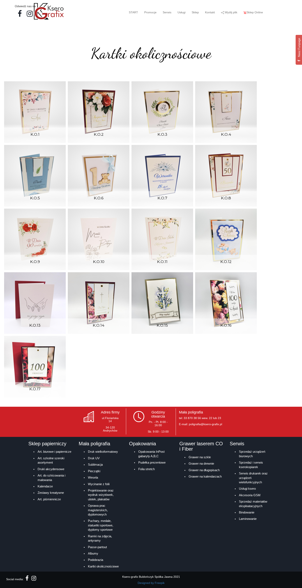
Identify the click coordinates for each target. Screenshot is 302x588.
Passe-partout (97, 547)
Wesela (93, 477)
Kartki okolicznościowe (103, 566)
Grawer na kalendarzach (205, 476)
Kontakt (210, 12)
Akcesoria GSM (250, 495)
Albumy (93, 553)
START (133, 12)
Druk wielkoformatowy (103, 451)
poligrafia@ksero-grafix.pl (205, 424)
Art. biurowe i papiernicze (54, 451)
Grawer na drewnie (201, 463)
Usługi (182, 12)
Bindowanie (246, 512)
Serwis (167, 12)
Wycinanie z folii (99, 484)
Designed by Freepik (151, 583)
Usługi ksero (247, 488)
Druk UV (94, 458)
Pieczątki (94, 471)
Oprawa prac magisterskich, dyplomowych (98, 510)
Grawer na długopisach (204, 470)
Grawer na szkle (200, 457)
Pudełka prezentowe (152, 462)
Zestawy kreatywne (51, 492)
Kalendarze (45, 486)
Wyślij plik (230, 12)
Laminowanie (248, 518)
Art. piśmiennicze (49, 499)
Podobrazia (95, 560)
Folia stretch (146, 469)
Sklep (195, 12)
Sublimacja (95, 464)
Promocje (150, 12)
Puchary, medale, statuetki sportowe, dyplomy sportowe (100, 525)
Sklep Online (255, 12)
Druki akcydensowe (51, 469)
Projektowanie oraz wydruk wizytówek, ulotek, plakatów (101, 495)
